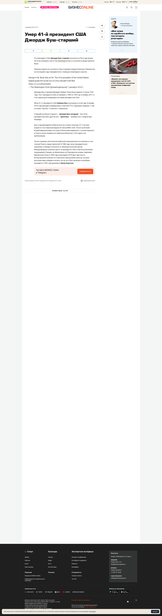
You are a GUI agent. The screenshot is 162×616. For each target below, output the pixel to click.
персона (113, 18)
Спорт (30, 551)
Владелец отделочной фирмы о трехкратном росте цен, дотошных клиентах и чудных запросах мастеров (123, 43)
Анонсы (50, 557)
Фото (49, 563)
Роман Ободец (125, 23)
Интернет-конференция (79, 557)
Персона (27, 560)
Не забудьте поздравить (79, 560)
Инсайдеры (75, 567)
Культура (52, 551)
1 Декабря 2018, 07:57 (31, 27)
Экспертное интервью (82, 551)
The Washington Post (63, 61)
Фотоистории (52, 567)
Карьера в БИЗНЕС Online (32, 575)
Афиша (27, 557)
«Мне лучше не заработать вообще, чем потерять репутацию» (122, 35)
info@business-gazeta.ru (118, 564)
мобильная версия (78, 592)
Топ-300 (74, 579)
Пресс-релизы (29, 567)
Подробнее (92, 611)
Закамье (33, 7)
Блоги (26, 563)
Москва (118, 2)
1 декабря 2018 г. (76, 87)
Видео (50, 560)
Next (135, 50)
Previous (112, 50)
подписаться (85, 171)
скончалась (72, 103)
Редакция (28, 572)
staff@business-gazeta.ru (118, 578)
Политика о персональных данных (80, 600)
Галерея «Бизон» (77, 575)
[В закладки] (102, 31)
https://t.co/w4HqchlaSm (39, 84)
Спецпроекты (76, 572)
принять (155, 611)
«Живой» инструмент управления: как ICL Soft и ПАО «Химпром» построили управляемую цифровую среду (123, 83)
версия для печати (89, 180)
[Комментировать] (102, 25)
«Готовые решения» (126, 25)
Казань (106, 2)
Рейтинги (74, 563)
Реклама (51, 572)
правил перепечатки (90, 607)
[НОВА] (49, 8)
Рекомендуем (115, 76)
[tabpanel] (123, 33)
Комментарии (60, 191)
